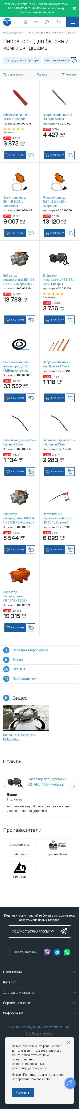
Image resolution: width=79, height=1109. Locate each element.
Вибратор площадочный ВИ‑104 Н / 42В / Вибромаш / (18, 280)
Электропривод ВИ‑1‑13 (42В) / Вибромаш (14, 202)
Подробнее (41, 1068)
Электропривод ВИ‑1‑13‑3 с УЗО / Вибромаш (54, 202)
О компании (12, 972)
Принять (22, 1092)
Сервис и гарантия (18, 1003)
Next (74, 786)
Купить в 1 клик (31, 155)
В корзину (17, 155)
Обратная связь (25, 952)
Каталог (9, 982)
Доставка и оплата (18, 993)
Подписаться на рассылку (33, 931)
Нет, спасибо (68, 1042)
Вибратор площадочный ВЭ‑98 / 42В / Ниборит (58, 280)
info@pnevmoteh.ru (39, 1033)
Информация (13, 1013)
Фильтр (71, 74)
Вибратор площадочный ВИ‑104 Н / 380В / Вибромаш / (18, 518)
